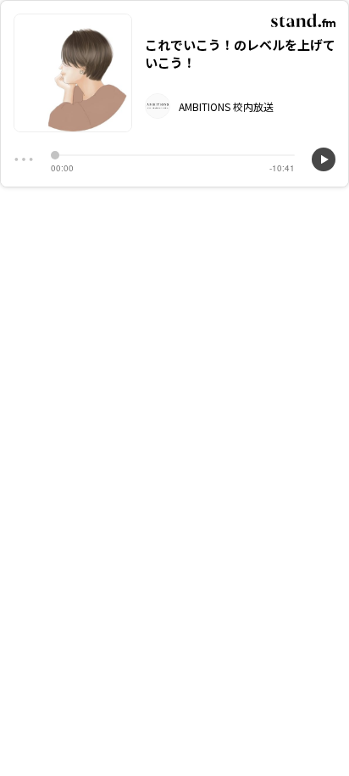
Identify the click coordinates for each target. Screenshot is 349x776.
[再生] (323, 159)
